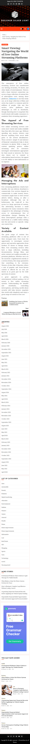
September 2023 (6, 422)
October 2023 (5, 419)
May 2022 (4, 469)
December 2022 (6, 449)
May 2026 (4, 332)
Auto (3, 483)
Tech (3, 555)
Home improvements (8, 531)
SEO (3, 544)
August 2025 (5, 356)
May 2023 (4, 432)
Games (3, 514)
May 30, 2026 (6, 728)
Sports (3, 551)
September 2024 (6, 389)
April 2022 (5, 472)
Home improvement (7, 527)
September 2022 (6, 459)
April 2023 (5, 435)
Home (3, 524)
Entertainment (6, 504)
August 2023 (5, 425)
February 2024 (6, 405)
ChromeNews (22, 740)
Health (4, 521)
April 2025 (5, 366)
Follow (28, 29)
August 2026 (5, 326)
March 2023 (5, 439)
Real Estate (5, 541)
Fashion (4, 507)
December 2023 (6, 412)
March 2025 (5, 369)
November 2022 (6, 452)
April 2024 (5, 399)
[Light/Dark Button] (21, 29)
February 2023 (6, 442)
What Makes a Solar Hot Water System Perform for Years (14, 678)
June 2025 (4, 359)
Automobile (5, 487)
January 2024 (5, 409)
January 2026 (5, 346)
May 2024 (4, 396)
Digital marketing (7, 497)
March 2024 (5, 402)
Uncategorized (6, 565)
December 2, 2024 (14, 60)
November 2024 (6, 382)
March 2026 (5, 339)
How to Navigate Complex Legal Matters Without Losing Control (13, 587)
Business (4, 494)
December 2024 (6, 379)
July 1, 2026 (5, 681)
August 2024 (5, 392)
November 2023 (6, 415)
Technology (5, 558)
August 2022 (5, 462)
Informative (4, 44)
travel (3, 561)
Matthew (5, 60)
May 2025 (4, 362)
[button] (2, 29)
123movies (13, 99)
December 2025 (6, 349)
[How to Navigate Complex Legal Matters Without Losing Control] (7, 690)
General (4, 517)
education (4, 500)
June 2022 (4, 465)
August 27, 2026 (7, 669)
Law (3, 538)
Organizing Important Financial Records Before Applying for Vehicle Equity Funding (15, 702)
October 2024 (5, 386)
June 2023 (4, 429)
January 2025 (5, 376)
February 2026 (6, 342)
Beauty (4, 490)
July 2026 (4, 329)
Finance (4, 510)
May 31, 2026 (6, 705)
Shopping (4, 548)
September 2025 (6, 352)
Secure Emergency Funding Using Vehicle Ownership (15, 725)
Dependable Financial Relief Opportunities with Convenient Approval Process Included (15, 714)
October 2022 (5, 455)
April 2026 (5, 336)
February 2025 (6, 372)
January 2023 (5, 445)
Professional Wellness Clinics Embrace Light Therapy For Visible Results (14, 666)
